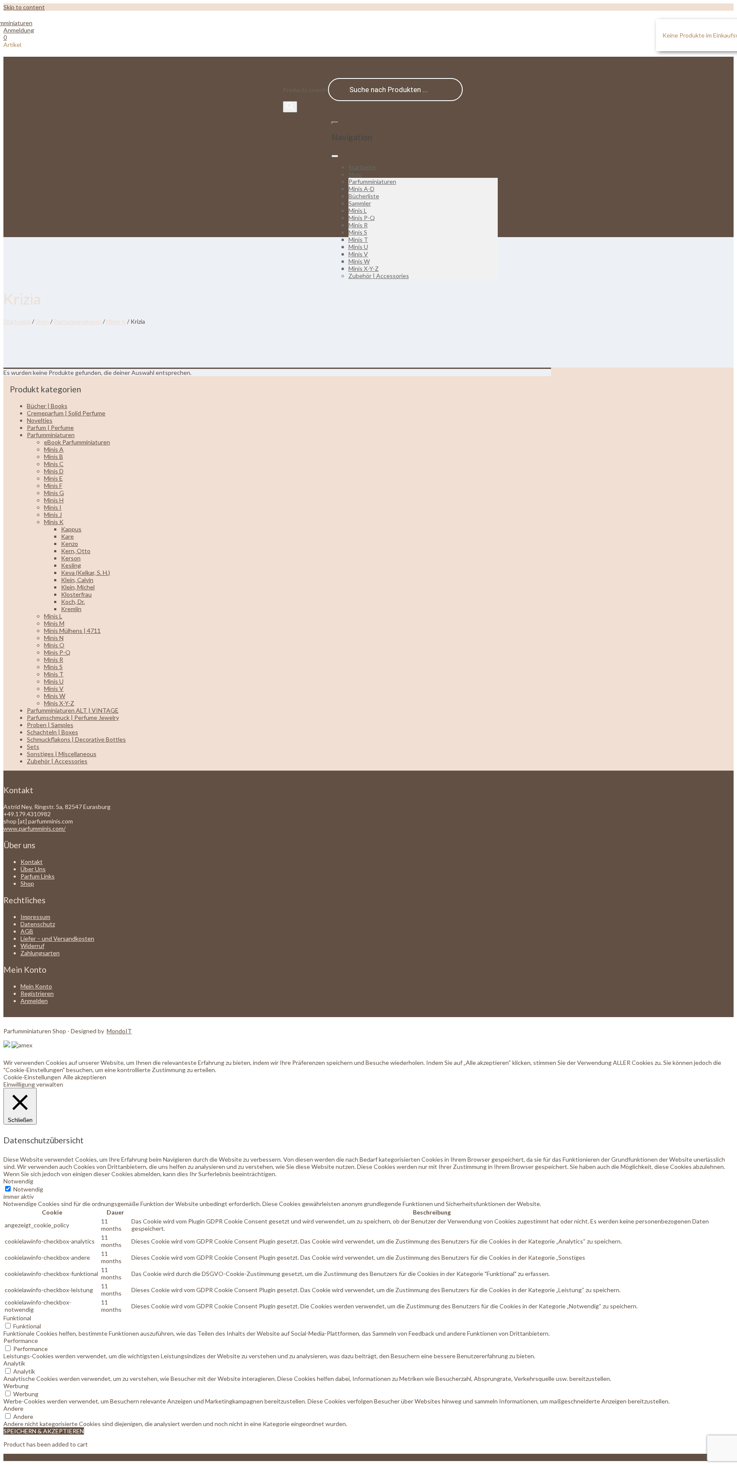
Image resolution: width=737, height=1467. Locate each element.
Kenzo (69, 543)
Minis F (53, 485)
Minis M (54, 623)
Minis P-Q (361, 217)
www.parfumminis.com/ (34, 828)
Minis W (359, 261)
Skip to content (24, 7)
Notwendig (28, 1189)
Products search (305, 89)
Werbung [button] (16, 1385)
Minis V (358, 254)
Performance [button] (20, 1340)
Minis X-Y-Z (363, 268)
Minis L (357, 210)
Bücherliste (363, 196)
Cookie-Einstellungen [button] (32, 1077)
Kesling (71, 565)
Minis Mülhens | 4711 (72, 630)
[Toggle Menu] (334, 156)
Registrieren (37, 993)
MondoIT (119, 1031)
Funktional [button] (17, 1318)
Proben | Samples (50, 724)
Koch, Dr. (73, 601)
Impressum (35, 916)
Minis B (53, 456)
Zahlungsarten (40, 953)
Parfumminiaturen (372, 181)
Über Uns (33, 869)
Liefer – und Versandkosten (57, 938)
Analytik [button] (14, 1363)
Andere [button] (13, 1408)
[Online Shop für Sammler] (17, 22)
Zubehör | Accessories (378, 275)
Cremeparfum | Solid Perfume (66, 413)
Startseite (362, 167)
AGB (26, 931)
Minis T (358, 239)
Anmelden (34, 1000)
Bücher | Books (47, 405)
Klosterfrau (76, 594)
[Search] (290, 107)
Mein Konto (36, 986)
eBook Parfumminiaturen (77, 442)
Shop (355, 174)
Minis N (54, 637)
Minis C (54, 463)
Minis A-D (361, 188)
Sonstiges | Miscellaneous (61, 753)
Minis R (358, 225)
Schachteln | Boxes (52, 732)
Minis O (54, 645)
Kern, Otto (75, 550)
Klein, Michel (78, 587)
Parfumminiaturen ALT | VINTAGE (73, 710)
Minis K (116, 321)
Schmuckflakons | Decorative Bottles (76, 739)
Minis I (52, 507)
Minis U (358, 246)
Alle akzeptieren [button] (84, 1077)
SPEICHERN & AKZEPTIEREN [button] (43, 1431)
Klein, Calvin (77, 579)
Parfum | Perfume (50, 427)
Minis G (54, 492)
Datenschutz (37, 924)
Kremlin (71, 608)
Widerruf (32, 945)
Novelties (39, 420)
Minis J (53, 514)
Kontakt (31, 861)
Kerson (71, 558)
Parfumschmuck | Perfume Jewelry (73, 717)
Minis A (54, 449)
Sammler (359, 203)
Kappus (71, 529)
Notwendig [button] (18, 1181)
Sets (33, 746)
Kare (67, 536)
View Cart (16, 1457)
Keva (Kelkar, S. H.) (85, 572)
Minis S (357, 232)
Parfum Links (37, 876)
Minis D (54, 471)
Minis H (54, 500)
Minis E (53, 478)
